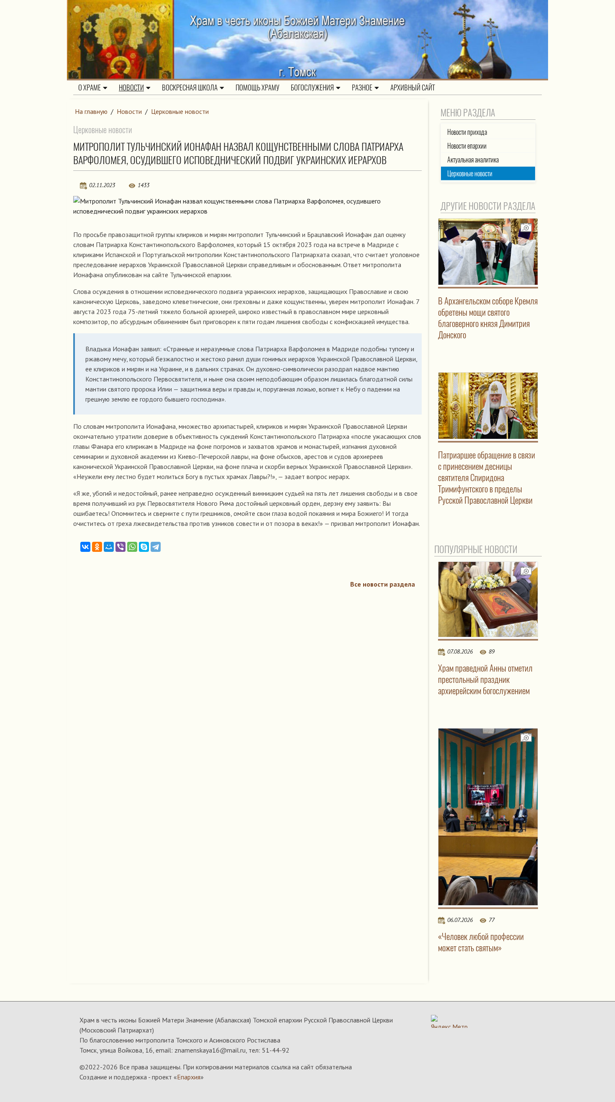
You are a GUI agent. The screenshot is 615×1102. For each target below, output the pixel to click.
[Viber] (120, 547)
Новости (131, 87)
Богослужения (312, 87)
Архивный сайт (412, 87)
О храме (89, 87)
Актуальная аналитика (473, 159)
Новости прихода (467, 132)
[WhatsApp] (132, 547)
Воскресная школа (190, 87)
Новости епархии (467, 146)
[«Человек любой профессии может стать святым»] (488, 817)
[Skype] (144, 547)
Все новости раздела (382, 584)
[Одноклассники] (97, 547)
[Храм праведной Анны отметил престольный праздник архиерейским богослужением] (488, 599)
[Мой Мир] (109, 547)
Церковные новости (180, 111)
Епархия (188, 1077)
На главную (91, 111)
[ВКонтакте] (85, 547)
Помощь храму (257, 87)
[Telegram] (156, 547)
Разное (362, 87)
